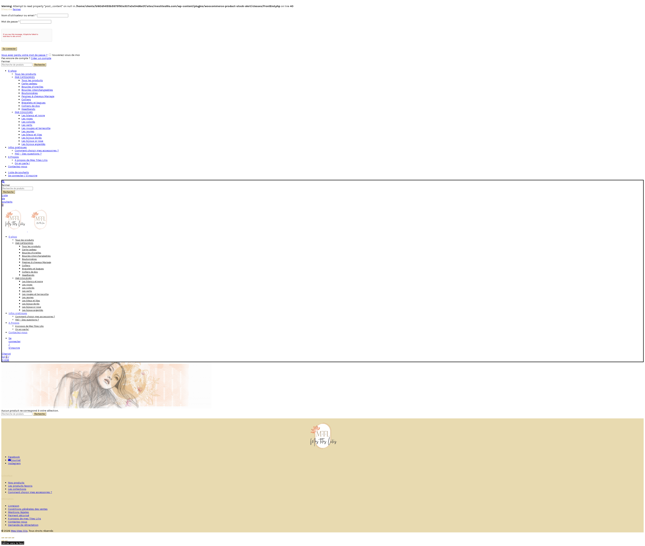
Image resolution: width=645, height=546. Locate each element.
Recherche (39, 64)
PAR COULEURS (24, 112)
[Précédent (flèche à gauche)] (2, 540)
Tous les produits (25, 74)
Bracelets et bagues (34, 102)
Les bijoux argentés (33, 144)
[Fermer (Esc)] (2, 537)
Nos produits (16, 482)
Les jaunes (28, 131)
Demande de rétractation (23, 525)
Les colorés (28, 121)
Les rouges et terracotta (36, 128)
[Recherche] (3, 182)
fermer (17, 9)
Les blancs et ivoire (33, 115)
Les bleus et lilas (32, 134)
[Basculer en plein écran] (9, 537)
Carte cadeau (29, 83)
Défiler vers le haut (12, 543)
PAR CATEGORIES (25, 77)
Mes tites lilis (19, 530)
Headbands (28, 109)
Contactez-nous (17, 166)
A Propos (13, 156)
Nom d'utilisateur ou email (18, 15)
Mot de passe (10, 21)
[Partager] (6, 537)
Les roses (27, 118)
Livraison (13, 505)
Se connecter (9, 49)
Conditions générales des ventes (28, 509)
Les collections (17, 489)
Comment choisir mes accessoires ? (37, 150)
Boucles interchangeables (37, 90)
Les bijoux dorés (32, 137)
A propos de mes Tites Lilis (24, 518)
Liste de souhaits (18, 172)
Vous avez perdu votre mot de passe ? (24, 55)
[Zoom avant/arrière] (12, 537)
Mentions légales (18, 512)
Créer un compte (41, 58)
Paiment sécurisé (18, 515)
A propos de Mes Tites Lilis (31, 160)
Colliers (26, 99)
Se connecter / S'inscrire (22, 175)
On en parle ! (22, 163)
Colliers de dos (31, 105)
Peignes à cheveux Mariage (38, 96)
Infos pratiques (17, 147)
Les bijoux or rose (32, 141)
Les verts (27, 125)
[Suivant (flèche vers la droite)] (6, 540)
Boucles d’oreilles (32, 86)
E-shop (12, 70)
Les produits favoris (20, 485)
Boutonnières (30, 93)
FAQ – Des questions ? (28, 153)
